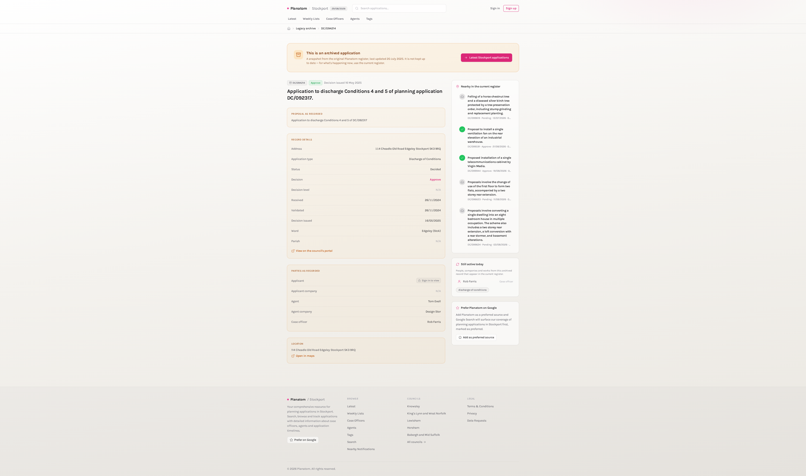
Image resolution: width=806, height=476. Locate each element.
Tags (369, 19)
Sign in (495, 8)
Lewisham (414, 420)
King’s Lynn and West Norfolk (426, 413)
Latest (292, 19)
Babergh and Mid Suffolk (423, 435)
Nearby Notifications (361, 449)
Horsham (413, 427)
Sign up (511, 8)
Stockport (320, 8)
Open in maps (305, 356)
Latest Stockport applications (489, 57)
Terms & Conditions (480, 406)
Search (351, 442)
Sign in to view (430, 280)
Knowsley (413, 406)
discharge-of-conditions (472, 289)
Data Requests (476, 420)
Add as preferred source (478, 337)
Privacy (472, 413)
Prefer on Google (305, 440)
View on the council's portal (314, 251)
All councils (414, 442)
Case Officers (335, 19)
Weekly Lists (311, 19)
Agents (355, 19)
